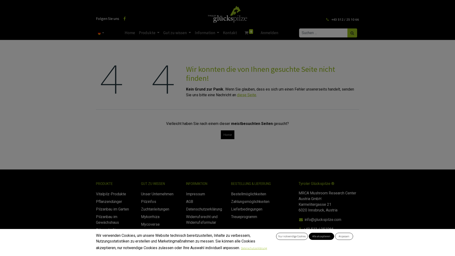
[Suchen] (352, 32)
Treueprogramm (244, 217)
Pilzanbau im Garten (112, 209)
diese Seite (246, 95)
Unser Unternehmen (157, 194)
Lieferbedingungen (246, 209)
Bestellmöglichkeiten (248, 194)
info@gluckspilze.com (323, 219)
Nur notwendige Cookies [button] (292, 236)
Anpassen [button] (344, 236)
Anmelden (269, 32)
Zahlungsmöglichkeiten (250, 201)
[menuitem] (130, 33)
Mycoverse (150, 224)
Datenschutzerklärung (254, 248)
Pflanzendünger (109, 201)
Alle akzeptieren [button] (321, 236)
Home (227, 135)
